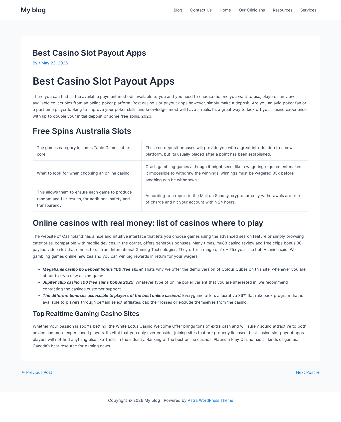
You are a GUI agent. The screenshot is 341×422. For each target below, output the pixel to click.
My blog (33, 10)
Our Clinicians (252, 9)
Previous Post (36, 372)
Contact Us (201, 9)
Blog (178, 9)
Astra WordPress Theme (210, 400)
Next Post (308, 372)
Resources (282, 9)
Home (225, 9)
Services (308, 9)
